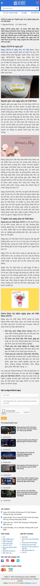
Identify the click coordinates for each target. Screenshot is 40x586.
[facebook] (2, 560)
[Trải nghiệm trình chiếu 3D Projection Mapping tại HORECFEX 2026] (8, 455)
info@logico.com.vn (30, 583)
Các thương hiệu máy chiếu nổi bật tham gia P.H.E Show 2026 (27, 440)
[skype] (18, 560)
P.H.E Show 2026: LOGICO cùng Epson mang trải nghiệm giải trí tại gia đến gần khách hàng (27, 479)
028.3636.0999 (13, 583)
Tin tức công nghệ (10, 13)
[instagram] (7, 560)
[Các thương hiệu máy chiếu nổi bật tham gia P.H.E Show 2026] (8, 443)
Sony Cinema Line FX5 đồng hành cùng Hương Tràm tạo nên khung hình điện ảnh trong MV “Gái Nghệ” (27, 493)
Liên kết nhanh (26, 534)
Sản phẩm (5, 534)
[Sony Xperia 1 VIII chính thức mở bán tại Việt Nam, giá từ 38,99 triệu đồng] (8, 468)
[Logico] (20, 3)
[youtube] (13, 560)
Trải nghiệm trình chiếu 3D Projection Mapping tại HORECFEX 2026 (25, 454)
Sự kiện (24, 13)
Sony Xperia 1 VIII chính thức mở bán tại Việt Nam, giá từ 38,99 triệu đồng (27, 466)
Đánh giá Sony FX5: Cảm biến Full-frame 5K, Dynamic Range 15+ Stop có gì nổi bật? (27, 428)
